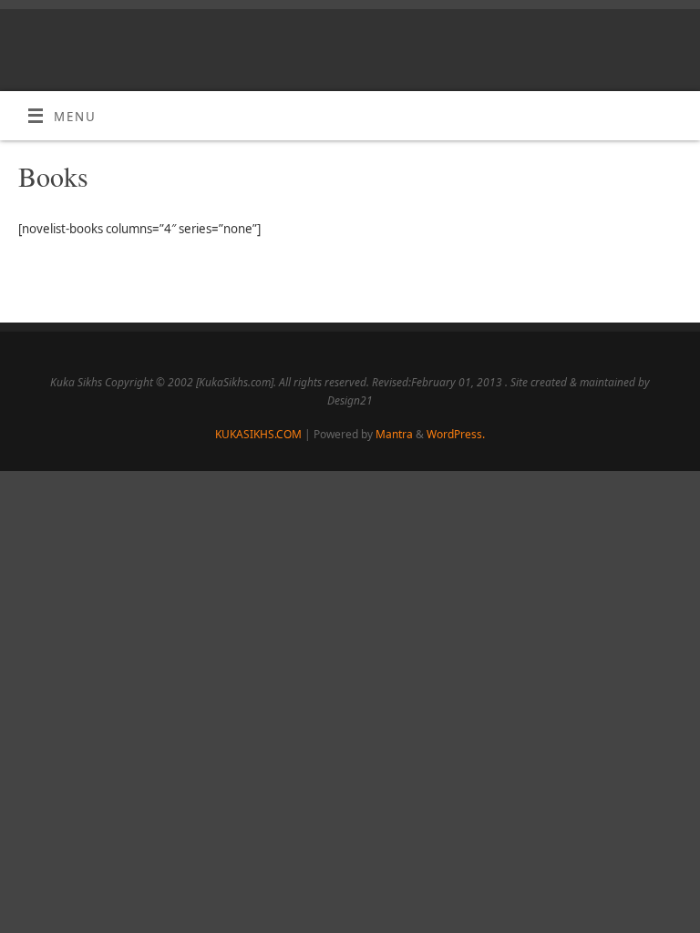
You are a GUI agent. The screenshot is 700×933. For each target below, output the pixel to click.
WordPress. (456, 434)
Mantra (394, 434)
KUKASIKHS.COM (258, 434)
